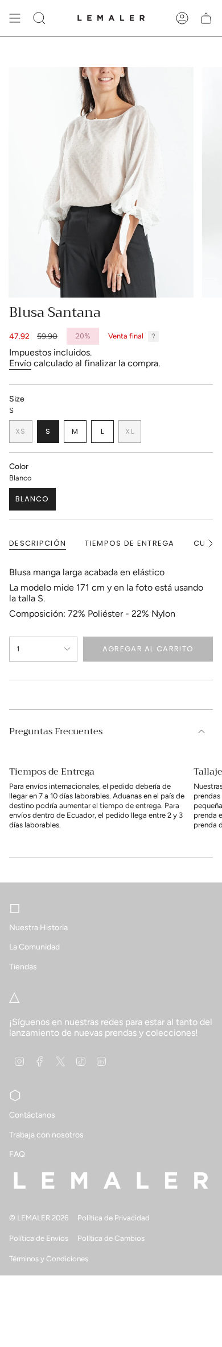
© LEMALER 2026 (38, 1217)
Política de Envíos (38, 1238)
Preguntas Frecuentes (55, 731)
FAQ (17, 1154)
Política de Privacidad (113, 1217)
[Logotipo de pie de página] (111, 1180)
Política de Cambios (111, 1238)
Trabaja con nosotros (46, 1135)
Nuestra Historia (38, 927)
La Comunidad (34, 947)
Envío (20, 363)
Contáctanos (32, 1115)
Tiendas (23, 967)
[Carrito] (206, 18)
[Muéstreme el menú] (14, 18)
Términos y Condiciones (48, 1258)
